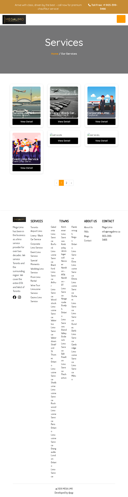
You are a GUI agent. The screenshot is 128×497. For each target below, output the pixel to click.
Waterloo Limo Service (53, 327)
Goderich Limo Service (63, 343)
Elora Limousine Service (74, 268)
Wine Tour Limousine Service (35, 289)
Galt (63, 353)
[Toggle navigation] (121, 19)
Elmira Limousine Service (74, 285)
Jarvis (63, 250)
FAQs (86, 231)
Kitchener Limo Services (63, 233)
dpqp (70, 492)
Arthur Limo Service (53, 289)
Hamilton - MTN (64, 271)
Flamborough (74, 230)
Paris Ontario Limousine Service (53, 435)
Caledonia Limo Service (53, 233)
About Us (88, 227)
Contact (87, 240)
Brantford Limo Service (53, 272)
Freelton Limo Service (63, 364)
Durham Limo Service (74, 303)
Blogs (86, 236)
